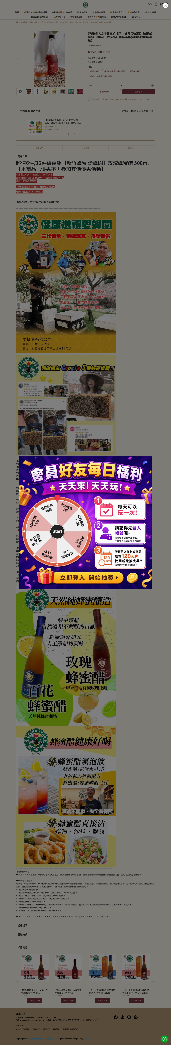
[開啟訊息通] (164, 1039)
